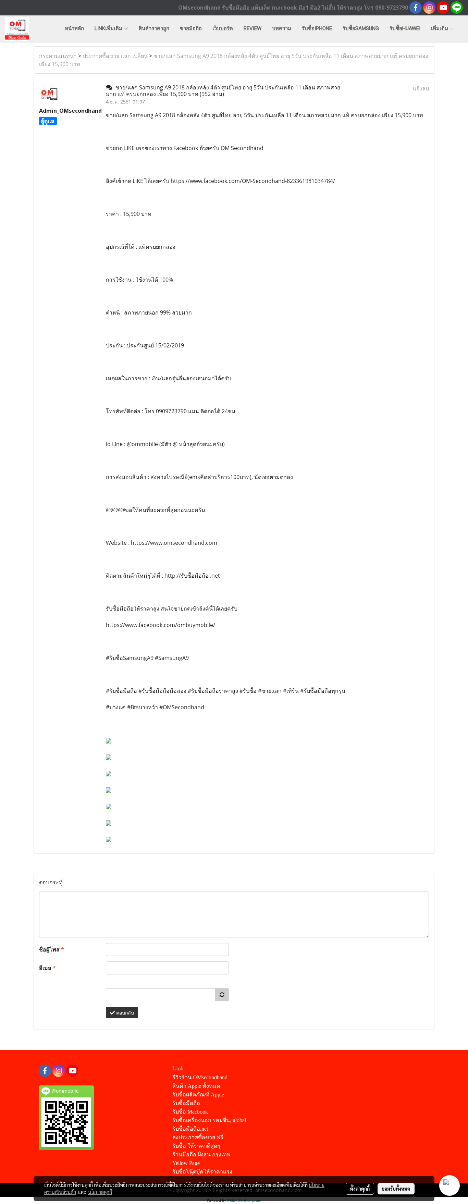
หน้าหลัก (74, 28)
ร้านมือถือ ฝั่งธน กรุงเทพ (201, 1154)
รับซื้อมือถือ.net (190, 1129)
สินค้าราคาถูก (154, 28)
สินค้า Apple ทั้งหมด (196, 1086)
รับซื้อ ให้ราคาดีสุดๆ (196, 1146)
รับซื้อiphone (317, 28)
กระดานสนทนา (58, 56)
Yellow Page (186, 1163)
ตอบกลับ (124, 1012)
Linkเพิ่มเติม (109, 28)
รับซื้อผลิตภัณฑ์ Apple (198, 1094)
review (252, 28)
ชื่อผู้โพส (51, 949)
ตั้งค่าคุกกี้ (360, 1188)
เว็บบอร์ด (222, 28)
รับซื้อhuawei (405, 28)
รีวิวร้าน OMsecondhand (199, 1077)
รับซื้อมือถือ (186, 1103)
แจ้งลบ (421, 88)
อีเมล (47, 968)
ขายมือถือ (191, 28)
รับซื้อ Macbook (190, 1112)
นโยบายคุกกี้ (100, 1192)
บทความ (281, 28)
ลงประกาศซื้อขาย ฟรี (197, 1137)
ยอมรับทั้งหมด (396, 1188)
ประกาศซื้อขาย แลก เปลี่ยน (115, 56)
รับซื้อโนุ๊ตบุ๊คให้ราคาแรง (202, 1172)
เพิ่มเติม (440, 28)
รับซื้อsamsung (361, 28)
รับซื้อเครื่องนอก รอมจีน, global (209, 1120)
